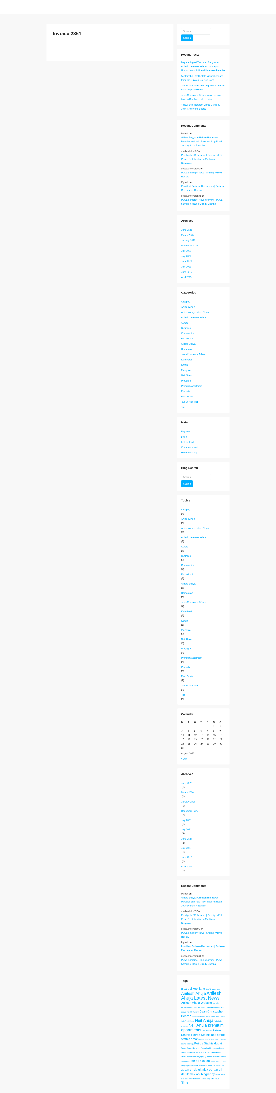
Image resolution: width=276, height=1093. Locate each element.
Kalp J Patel (220, 1016)
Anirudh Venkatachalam (193, 317)
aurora (196, 1007)
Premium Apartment (191, 386)
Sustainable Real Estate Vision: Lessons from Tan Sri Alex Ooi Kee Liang (202, 78)
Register (185, 431)
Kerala (184, 364)
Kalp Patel (186, 359)
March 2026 (187, 235)
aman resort (216, 989)
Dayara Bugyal (212, 1007)
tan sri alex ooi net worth (202, 1065)
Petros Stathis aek (203, 1034)
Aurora (184, 322)
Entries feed (187, 442)
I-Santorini (195, 1012)
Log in (184, 436)
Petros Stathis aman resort (209, 1039)
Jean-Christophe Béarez (194, 354)
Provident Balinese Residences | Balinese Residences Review (203, 188)
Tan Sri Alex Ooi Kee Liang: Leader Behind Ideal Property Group (203, 87)
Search (187, 37)
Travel (216, 1079)
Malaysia (186, 370)
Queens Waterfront (212, 1057)
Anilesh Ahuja (188, 307)
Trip (183, 407)
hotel (189, 1012)
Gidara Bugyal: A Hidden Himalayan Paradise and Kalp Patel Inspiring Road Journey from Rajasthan (201, 141)
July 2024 (186, 256)
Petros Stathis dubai (208, 1043)
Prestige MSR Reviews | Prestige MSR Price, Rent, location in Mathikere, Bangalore (201, 159)
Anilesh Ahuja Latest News (195, 312)
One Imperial (207, 1031)
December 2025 (189, 245)
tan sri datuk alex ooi (199, 1069)
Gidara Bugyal (188, 343)
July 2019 (186, 266)
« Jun (184, 758)
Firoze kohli (187, 338)
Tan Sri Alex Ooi (189, 401)
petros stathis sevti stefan (206, 1052)
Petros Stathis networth (210, 1048)
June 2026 (186, 229)
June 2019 (186, 272)
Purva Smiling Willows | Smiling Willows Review (201, 174)
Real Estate (187, 396)
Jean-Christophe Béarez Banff (203, 1016)
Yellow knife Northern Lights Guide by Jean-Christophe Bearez (200, 106)
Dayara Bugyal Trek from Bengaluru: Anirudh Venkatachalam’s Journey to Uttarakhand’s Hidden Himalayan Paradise (203, 66)
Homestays (187, 349)
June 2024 (186, 261)
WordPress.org (189, 452)
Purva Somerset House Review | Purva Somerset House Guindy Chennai (201, 201)
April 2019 (186, 277)
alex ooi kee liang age (196, 988)
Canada (202, 1007)
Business (186, 328)
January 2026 (188, 240)
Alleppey (185, 301)
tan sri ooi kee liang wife (204, 1079)
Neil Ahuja (186, 375)
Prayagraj (186, 380)
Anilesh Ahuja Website (196, 1002)
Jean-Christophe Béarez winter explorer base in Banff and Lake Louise (201, 97)
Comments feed (189, 447)
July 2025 (186, 250)
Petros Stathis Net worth (190, 1048)
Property (185, 391)
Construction (187, 333)
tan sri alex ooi (201, 1060)
